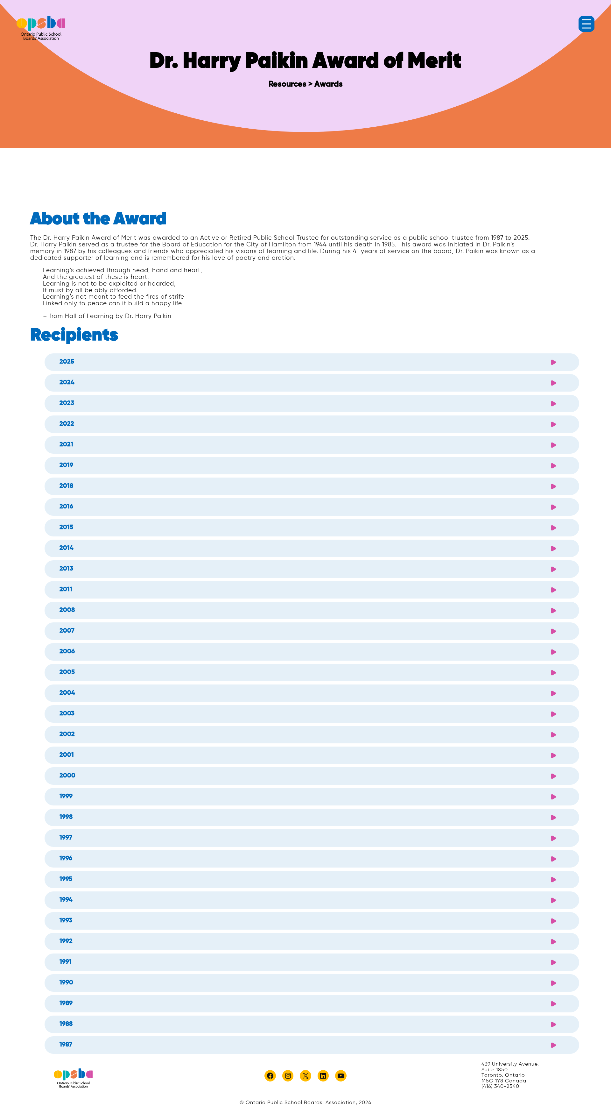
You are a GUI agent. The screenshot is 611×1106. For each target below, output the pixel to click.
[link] (41, 28)
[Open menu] (586, 24)
